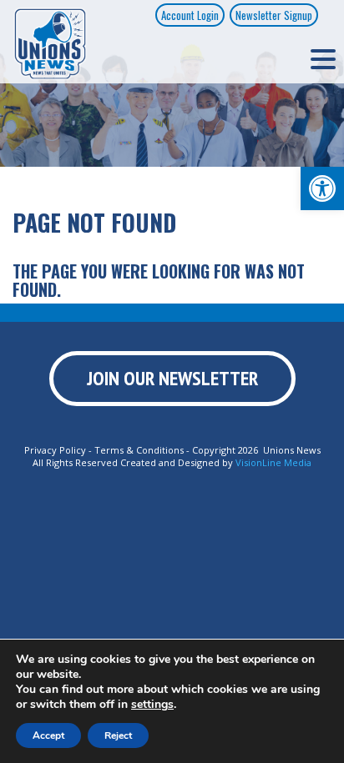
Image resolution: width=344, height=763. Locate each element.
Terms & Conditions (139, 450)
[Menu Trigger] (323, 58)
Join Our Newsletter (172, 378)
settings (152, 704)
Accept (48, 735)
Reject (118, 735)
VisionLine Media (273, 462)
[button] (322, 188)
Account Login (190, 15)
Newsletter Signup (273, 15)
